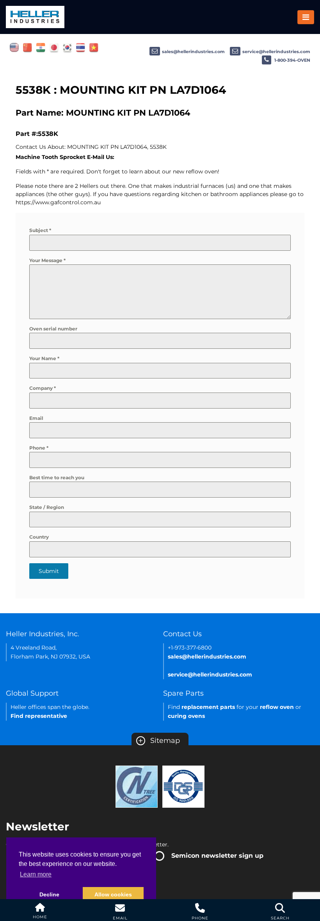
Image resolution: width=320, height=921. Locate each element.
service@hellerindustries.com (276, 51)
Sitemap (159, 740)
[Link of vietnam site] (93, 47)
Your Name (44, 358)
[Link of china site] (27, 47)
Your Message (47, 260)
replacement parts (208, 706)
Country (39, 537)
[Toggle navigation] (305, 17)
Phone (38, 448)
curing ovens (186, 715)
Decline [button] (49, 894)
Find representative (39, 715)
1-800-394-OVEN (291, 60)
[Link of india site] (40, 47)
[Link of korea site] (67, 47)
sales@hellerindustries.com (193, 51)
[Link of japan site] (54, 47)
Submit (49, 571)
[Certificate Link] (136, 786)
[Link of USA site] (14, 47)
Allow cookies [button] (113, 894)
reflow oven (277, 706)
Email (36, 418)
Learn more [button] (36, 874)
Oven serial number (53, 329)
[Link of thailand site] (80, 47)
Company (42, 388)
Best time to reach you (56, 477)
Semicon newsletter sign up (217, 855)
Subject (40, 230)
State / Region (46, 507)
